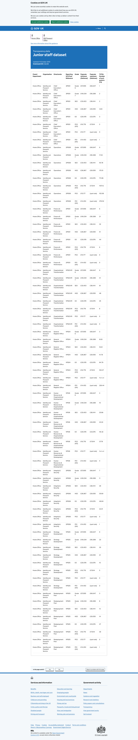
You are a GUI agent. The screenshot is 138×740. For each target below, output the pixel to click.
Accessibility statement (56, 725)
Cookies (44, 725)
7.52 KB (41, 64)
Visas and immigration (64, 710)
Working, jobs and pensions (66, 714)
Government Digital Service (62, 727)
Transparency (87, 707)
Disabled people (36, 710)
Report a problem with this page (95, 669)
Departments (87, 689)
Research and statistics (91, 700)
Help (32, 725)
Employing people (63, 692)
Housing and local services (65, 700)
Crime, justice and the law (39, 707)
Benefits (33, 689)
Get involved (87, 714)
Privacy (37, 725)
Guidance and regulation (91, 696)
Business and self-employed (40, 696)
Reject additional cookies (60, 22)
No (61, 669)
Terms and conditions (79, 725)
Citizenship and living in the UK (41, 703)
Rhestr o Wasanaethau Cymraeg (41, 727)
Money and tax (62, 703)
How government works (91, 710)
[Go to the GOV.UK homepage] (37, 28)
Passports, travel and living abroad (68, 707)
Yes (51, 669)
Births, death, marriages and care (41, 692)
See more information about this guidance (44, 43)
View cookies (74, 22)
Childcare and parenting (38, 700)
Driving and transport (38, 714)
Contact (68, 725)
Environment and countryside (66, 696)
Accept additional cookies (40, 22)
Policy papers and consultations (93, 703)
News (85, 692)
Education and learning (64, 689)
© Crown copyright (101, 735)
